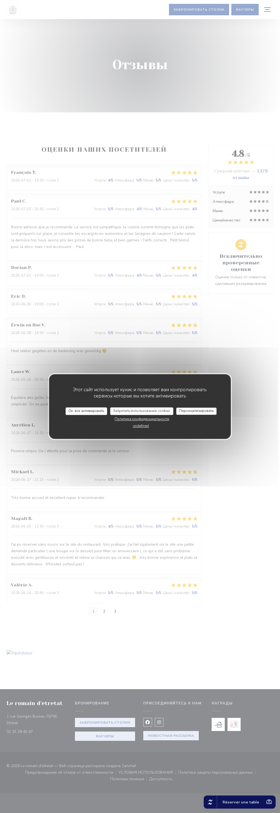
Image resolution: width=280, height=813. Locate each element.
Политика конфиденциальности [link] (142, 419)
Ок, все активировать (86, 410)
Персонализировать (196, 410)
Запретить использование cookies (141, 410)
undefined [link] (141, 425)
